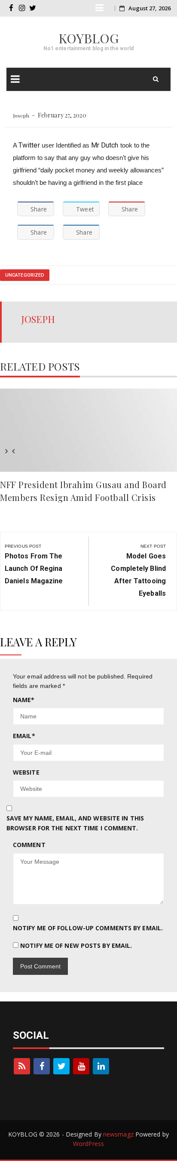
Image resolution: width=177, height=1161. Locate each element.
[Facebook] (42, 1066)
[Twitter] (61, 1066)
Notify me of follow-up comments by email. (88, 928)
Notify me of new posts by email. (76, 945)
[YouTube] (81, 1066)
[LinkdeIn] (101, 1066)
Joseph (21, 115)
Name (24, 700)
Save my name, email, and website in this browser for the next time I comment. (75, 823)
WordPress (88, 1144)
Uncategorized (24, 275)
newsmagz (118, 1134)
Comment (29, 845)
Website (26, 772)
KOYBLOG (88, 38)
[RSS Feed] (22, 1066)
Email (24, 736)
